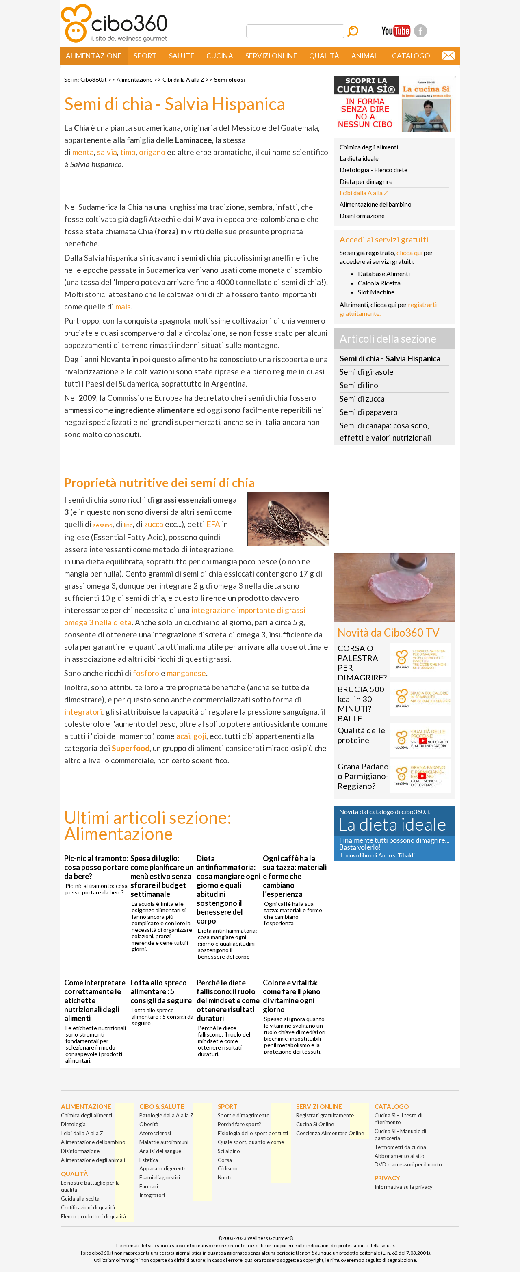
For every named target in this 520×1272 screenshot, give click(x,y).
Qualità (324, 56)
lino (128, 524)
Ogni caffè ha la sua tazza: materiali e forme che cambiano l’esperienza (295, 876)
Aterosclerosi (155, 1133)
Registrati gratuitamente (325, 1115)
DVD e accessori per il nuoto (408, 1164)
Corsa (225, 1160)
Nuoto (225, 1177)
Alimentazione (93, 56)
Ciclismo (228, 1168)
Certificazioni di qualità (88, 1207)
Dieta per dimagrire (366, 181)
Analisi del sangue (160, 1151)
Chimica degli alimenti (369, 147)
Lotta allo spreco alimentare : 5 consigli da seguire (161, 991)
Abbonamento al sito (400, 1156)
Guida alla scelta (80, 1198)
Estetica (148, 1160)
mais (123, 306)
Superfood (131, 748)
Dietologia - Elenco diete (373, 169)
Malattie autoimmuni (163, 1142)
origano (152, 152)
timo (128, 152)
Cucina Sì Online (315, 1124)
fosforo (146, 673)
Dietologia (73, 1124)
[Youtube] (396, 30)
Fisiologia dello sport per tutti (253, 1133)
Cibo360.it (93, 79)
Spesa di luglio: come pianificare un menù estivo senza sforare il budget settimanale (161, 876)
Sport (145, 56)
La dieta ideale (359, 158)
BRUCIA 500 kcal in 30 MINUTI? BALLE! (361, 703)
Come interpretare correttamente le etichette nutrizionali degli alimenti (95, 1000)
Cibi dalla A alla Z (183, 79)
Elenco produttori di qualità (93, 1216)
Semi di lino (359, 385)
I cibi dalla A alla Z (364, 193)
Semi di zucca (362, 398)
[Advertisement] (394, 501)
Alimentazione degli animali (93, 1160)
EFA (213, 524)
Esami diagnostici (159, 1177)
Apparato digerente (162, 1168)
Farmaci (148, 1186)
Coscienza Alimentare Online (330, 1133)
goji (199, 736)
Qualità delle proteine (361, 735)
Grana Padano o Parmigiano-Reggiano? (363, 775)
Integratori (152, 1195)
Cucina (219, 56)
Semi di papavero (369, 412)
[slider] (385, 616)
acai (183, 736)
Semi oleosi (229, 79)
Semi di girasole (367, 371)
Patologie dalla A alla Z (166, 1115)
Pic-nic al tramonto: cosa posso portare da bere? (96, 867)
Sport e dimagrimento (244, 1115)
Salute (181, 56)
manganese (186, 673)
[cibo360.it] (114, 41)
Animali (365, 56)
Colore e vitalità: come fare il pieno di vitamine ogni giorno (292, 996)
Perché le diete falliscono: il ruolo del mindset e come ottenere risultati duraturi (228, 1000)
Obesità (148, 1124)
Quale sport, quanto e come (251, 1142)
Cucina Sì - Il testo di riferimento (398, 1118)
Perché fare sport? (239, 1124)
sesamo (103, 524)
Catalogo (411, 56)
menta (83, 152)
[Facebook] (420, 30)
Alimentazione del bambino (376, 204)
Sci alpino (229, 1151)
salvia (107, 152)
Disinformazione (362, 215)
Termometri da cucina (400, 1147)
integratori (83, 711)
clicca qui (409, 252)
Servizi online (271, 56)
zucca (153, 524)
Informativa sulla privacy (404, 1186)
